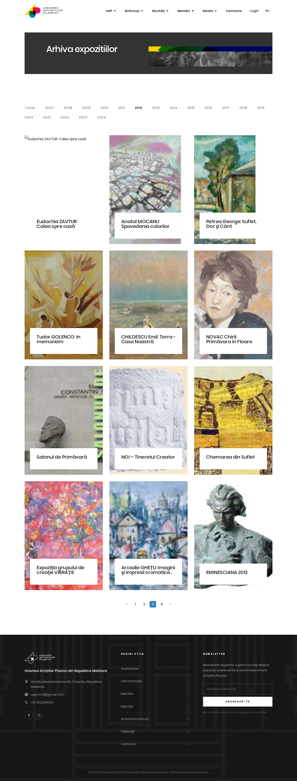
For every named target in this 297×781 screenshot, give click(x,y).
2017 (226, 108)
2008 (67, 108)
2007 (49, 108)
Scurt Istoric (130, 669)
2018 (243, 108)
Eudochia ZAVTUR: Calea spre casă (57, 224)
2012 (138, 108)
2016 (208, 108)
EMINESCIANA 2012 (227, 572)
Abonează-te (237, 701)
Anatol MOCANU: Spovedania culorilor (145, 224)
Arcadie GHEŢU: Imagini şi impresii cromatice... (148, 570)
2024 (101, 117)
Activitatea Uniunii (134, 719)
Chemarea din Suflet (230, 457)
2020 (29, 117)
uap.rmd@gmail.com (47, 694)
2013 (156, 108)
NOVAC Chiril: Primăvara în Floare (229, 339)
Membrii (127, 694)
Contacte (234, 11)
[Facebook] (29, 715)
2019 (261, 108)
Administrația (131, 681)
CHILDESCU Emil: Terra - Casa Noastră (148, 339)
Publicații (128, 731)
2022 (64, 117)
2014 (173, 108)
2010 (104, 108)
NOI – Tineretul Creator (148, 457)
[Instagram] (39, 715)
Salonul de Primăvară (62, 457)
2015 (191, 108)
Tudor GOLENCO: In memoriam (58, 339)
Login (254, 10)
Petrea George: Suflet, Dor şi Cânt (231, 224)
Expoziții (127, 706)
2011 (121, 108)
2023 (83, 117)
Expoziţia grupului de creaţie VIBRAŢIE (60, 570)
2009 (86, 108)
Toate (30, 108)
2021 (47, 117)
